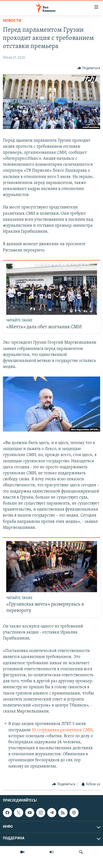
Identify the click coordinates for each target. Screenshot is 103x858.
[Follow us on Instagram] (40, 812)
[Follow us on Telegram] (51, 812)
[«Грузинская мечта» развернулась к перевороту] (51, 566)
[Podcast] (74, 812)
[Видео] (22, 852)
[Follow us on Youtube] (29, 812)
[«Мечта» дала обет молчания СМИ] (51, 289)
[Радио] (51, 852)
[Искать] (81, 852)
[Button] (88, 68)
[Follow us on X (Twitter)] (18, 812)
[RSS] (62, 812)
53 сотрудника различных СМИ (62, 730)
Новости (12, 21)
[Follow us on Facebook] (7, 812)
